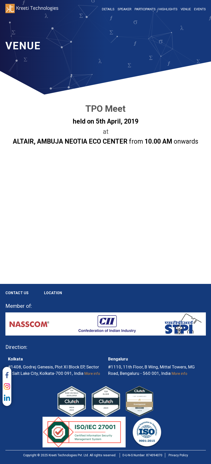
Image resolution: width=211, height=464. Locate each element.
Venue (186, 9)
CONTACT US (17, 293)
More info (92, 374)
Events (200, 9)
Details (108, 9)
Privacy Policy (178, 455)
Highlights (168, 9)
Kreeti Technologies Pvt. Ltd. (31, 9)
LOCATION (53, 293)
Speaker (124, 9)
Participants (145, 9)
